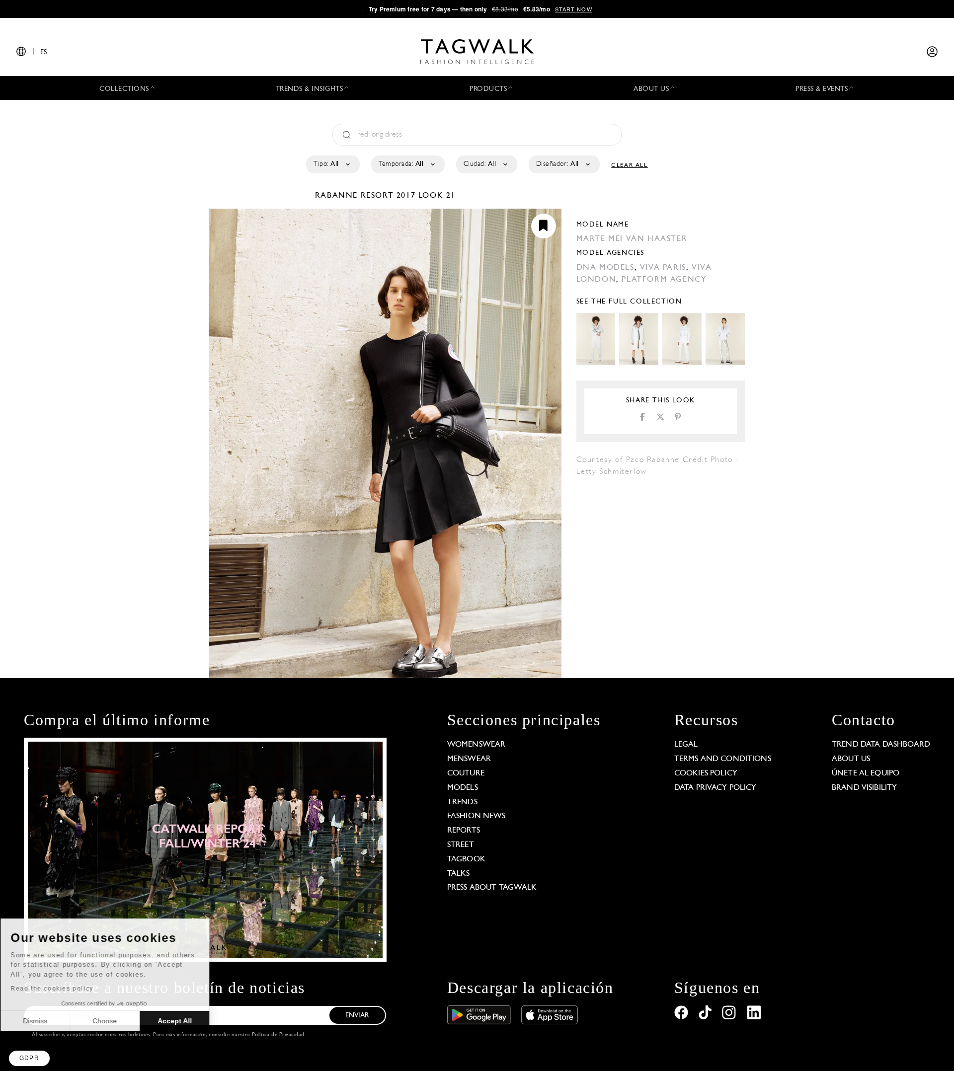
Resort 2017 (388, 196)
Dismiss (44, 1021)
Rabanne (338, 196)
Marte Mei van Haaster (632, 239)
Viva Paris (663, 268)
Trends (462, 802)
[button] (29, 1058)
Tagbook (466, 859)
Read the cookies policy (61, 988)
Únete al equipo (865, 773)
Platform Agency (664, 280)
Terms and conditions (722, 759)
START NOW (573, 9)
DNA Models (605, 268)
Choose (114, 1021)
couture (465, 773)
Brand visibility (864, 788)
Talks (458, 874)
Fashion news (476, 816)
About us (851, 759)
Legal (686, 745)
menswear (469, 759)
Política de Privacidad (278, 1035)
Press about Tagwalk (492, 888)
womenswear (476, 745)
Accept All (184, 1021)
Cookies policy (705, 773)
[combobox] (332, 164)
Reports (463, 831)
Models (462, 788)
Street (460, 845)
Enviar (357, 1015)
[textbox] (332, 164)
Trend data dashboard (881, 745)
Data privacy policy (715, 788)
